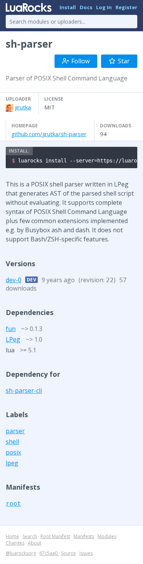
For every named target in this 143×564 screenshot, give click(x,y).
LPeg (13, 339)
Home (12, 536)
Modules (107, 536)
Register (126, 7)
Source (68, 553)
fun (11, 329)
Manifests (84, 536)
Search (29, 536)
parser (15, 431)
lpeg (12, 463)
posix (13, 452)
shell (12, 441)
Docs (86, 7)
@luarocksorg (21, 553)
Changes (15, 543)
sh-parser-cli (24, 390)
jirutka (23, 107)
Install (67, 7)
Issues (86, 553)
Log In (104, 7)
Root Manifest (55, 536)
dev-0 (13, 280)
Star (124, 61)
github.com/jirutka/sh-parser (49, 134)
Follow (80, 61)
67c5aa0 (49, 553)
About (34, 543)
